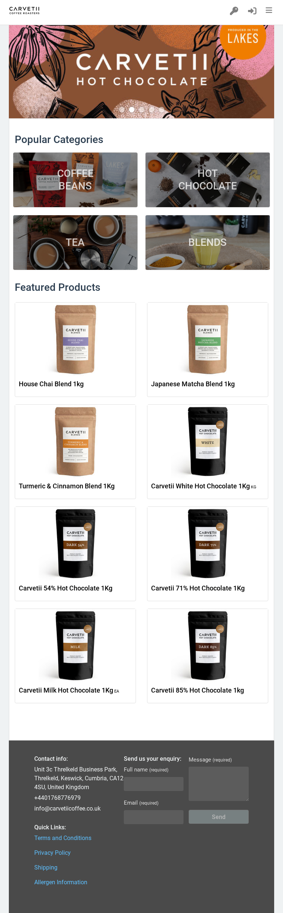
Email (141, 802)
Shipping (45, 867)
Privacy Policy (52, 852)
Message (210, 759)
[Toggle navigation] (270, 10)
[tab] (122, 109)
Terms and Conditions (62, 837)
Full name (146, 769)
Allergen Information (60, 882)
